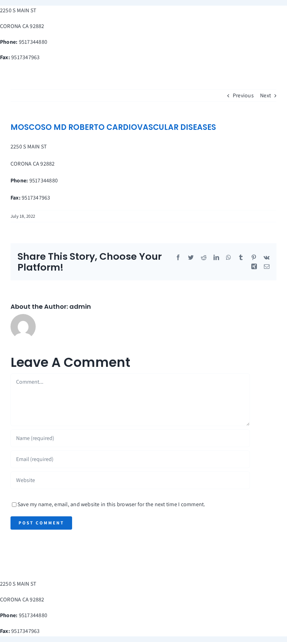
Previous (243, 95)
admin (80, 306)
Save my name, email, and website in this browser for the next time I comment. (111, 504)
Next (265, 95)
